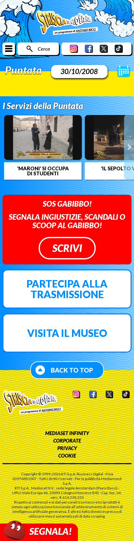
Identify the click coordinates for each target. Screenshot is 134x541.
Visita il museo (67, 333)
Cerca (44, 49)
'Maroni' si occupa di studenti (43, 171)
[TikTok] (119, 48)
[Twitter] (104, 48)
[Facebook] (89, 48)
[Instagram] (74, 48)
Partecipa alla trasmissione (67, 289)
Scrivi (67, 248)
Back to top (72, 370)
